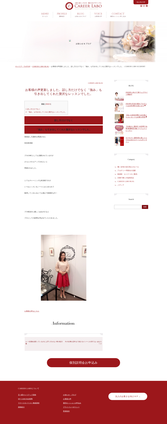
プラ (64, 407)
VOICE (98, 14)
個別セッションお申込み (72, 403)
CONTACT (118, 14)
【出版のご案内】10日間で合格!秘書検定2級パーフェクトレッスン (136, 128)
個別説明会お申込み (83, 362)
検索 (145, 207)
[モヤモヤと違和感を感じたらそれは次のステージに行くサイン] (119, 147)
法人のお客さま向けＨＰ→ (127, 396)
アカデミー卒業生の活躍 (126, 170)
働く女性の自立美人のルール (128, 167)
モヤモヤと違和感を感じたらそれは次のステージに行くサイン (136, 140)
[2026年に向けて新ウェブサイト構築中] (119, 102)
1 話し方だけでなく (33, 109)
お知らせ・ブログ (69, 395)
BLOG (80, 14)
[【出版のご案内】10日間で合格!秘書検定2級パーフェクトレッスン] (119, 136)
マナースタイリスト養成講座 (29, 403)
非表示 (48, 104)
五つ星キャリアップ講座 (27, 395)
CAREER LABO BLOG (95, 83)
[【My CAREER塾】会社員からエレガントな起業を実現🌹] (119, 124)
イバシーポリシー (73, 407)
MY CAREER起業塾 (25, 399)
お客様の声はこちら (31, 311)
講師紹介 (21, 407)
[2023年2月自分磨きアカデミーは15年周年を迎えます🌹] (119, 113)
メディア (120, 185)
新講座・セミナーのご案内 (127, 174)
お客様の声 (67, 399)
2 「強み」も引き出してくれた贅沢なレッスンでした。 (46, 112)
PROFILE (62, 14)
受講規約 (66, 411)
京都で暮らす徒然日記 (125, 178)
